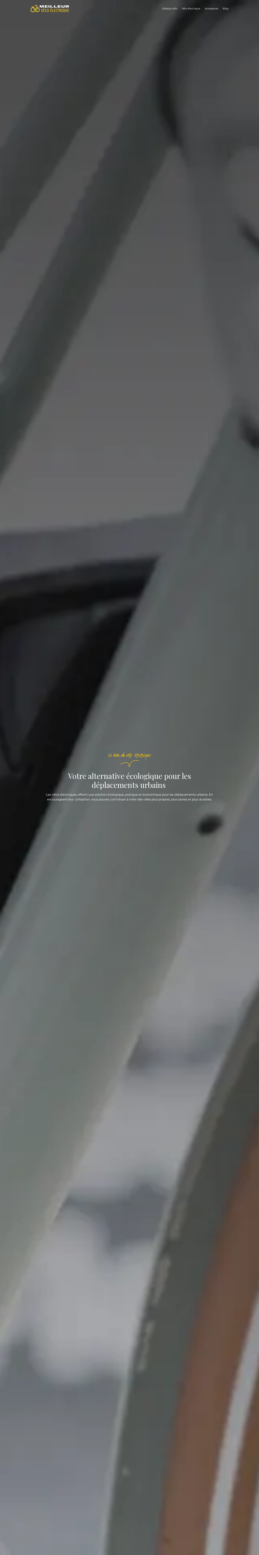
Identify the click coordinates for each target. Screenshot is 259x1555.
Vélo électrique (191, 8)
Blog (225, 8)
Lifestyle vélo (169, 8)
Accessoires (211, 8)
